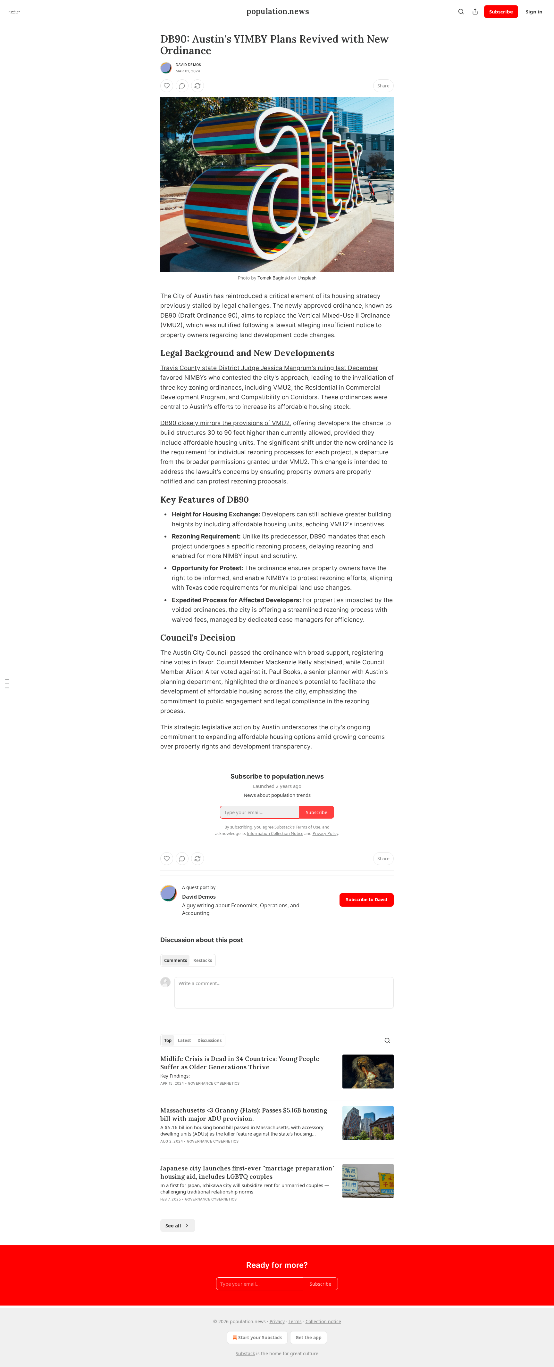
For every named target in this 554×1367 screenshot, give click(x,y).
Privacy (277, 1321)
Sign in (534, 11)
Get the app (309, 1337)
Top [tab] (168, 1040)
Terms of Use (308, 827)
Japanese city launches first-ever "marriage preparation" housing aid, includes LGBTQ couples (247, 1172)
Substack (245, 1353)
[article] (277, 1075)
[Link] (151, 353)
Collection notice (323, 1321)
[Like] (166, 85)
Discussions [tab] (209, 1040)
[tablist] (188, 960)
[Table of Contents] (7, 683)
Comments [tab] (175, 960)
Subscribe (501, 11)
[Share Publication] (475, 11)
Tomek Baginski (273, 277)
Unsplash (307, 277)
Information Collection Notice (275, 833)
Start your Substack (260, 1337)
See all (173, 1225)
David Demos (188, 64)
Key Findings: (175, 1075)
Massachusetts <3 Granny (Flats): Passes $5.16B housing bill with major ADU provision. (243, 1114)
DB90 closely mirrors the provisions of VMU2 (225, 423)
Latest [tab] (184, 1040)
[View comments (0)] (182, 85)
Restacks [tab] (202, 960)
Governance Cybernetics (213, 1083)
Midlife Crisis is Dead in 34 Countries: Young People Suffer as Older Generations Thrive (239, 1063)
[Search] (461, 11)
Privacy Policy (325, 833)
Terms (295, 1321)
